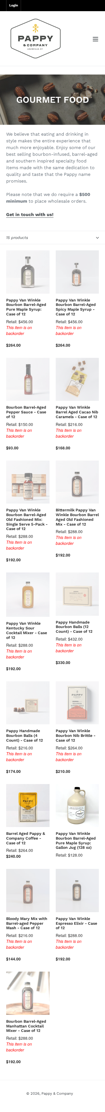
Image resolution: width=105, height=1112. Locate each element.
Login (13, 5)
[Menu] (95, 38)
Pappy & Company (57, 1093)
